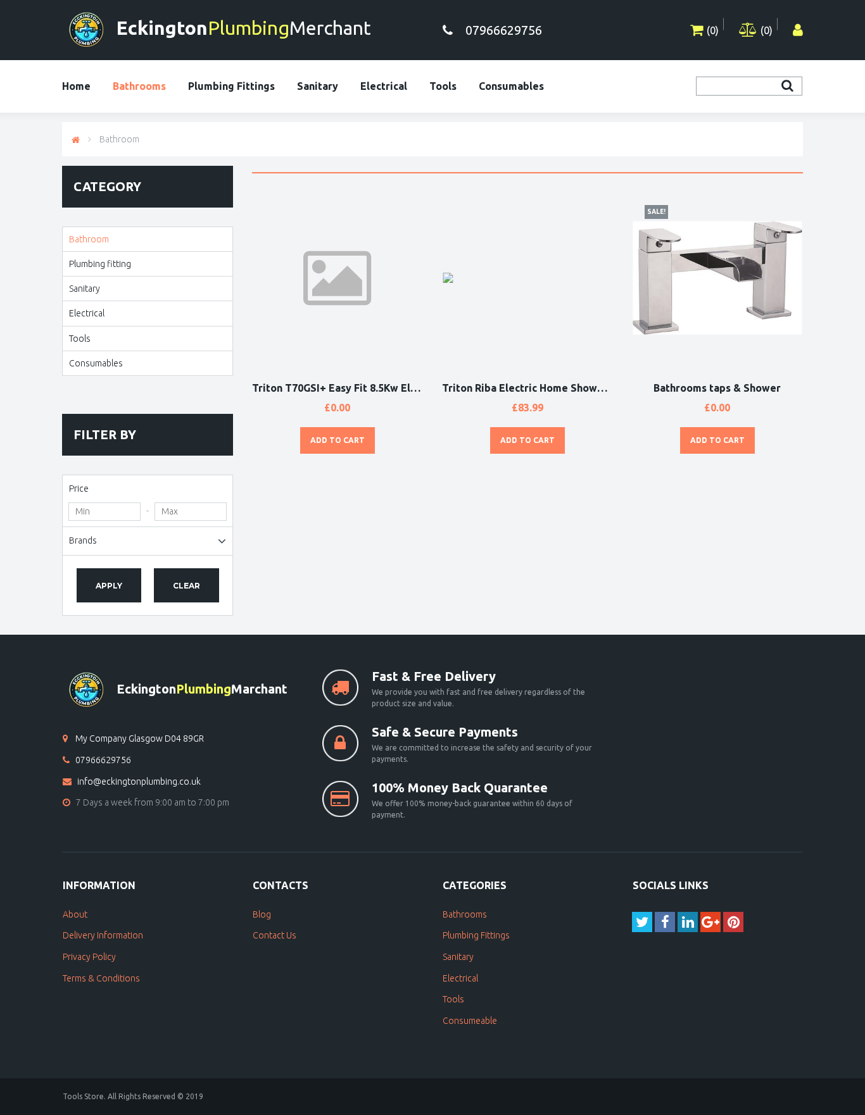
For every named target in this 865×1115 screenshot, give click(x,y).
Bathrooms (139, 86)
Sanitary (317, 86)
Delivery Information (103, 935)
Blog (262, 914)
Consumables (511, 86)
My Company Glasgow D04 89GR (139, 738)
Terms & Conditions (101, 978)
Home (76, 86)
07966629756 (103, 760)
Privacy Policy (89, 957)
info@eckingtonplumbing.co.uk (139, 781)
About (75, 914)
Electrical (383, 86)
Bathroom (119, 139)
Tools (443, 86)
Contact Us (274, 935)
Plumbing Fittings (231, 86)
